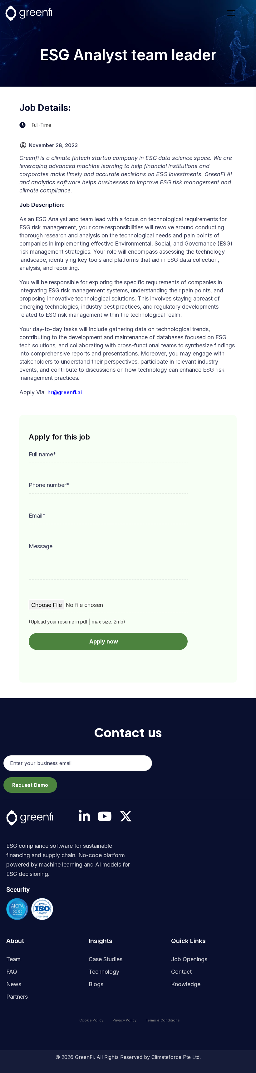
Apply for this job (59, 436)
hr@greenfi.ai (64, 392)
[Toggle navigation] (233, 13)
